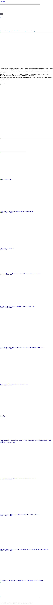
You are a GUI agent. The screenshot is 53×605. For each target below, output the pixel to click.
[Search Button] (1, 14)
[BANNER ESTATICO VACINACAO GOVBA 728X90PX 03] (26, 17)
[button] (26, 11)
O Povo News (2, 1)
